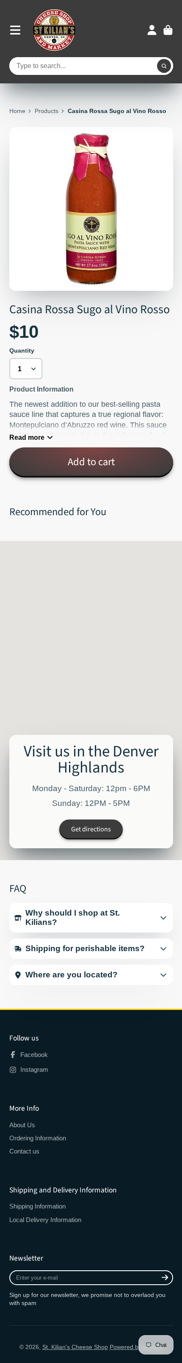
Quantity (21, 350)
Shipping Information (37, 1206)
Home (17, 111)
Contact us (24, 1151)
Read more (26, 437)
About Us (22, 1124)
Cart (168, 30)
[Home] (54, 30)
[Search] (164, 66)
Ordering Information (37, 1138)
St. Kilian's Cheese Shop (75, 1347)
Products (46, 111)
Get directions (91, 829)
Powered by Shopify (136, 1347)
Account (152, 30)
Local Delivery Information (45, 1219)
